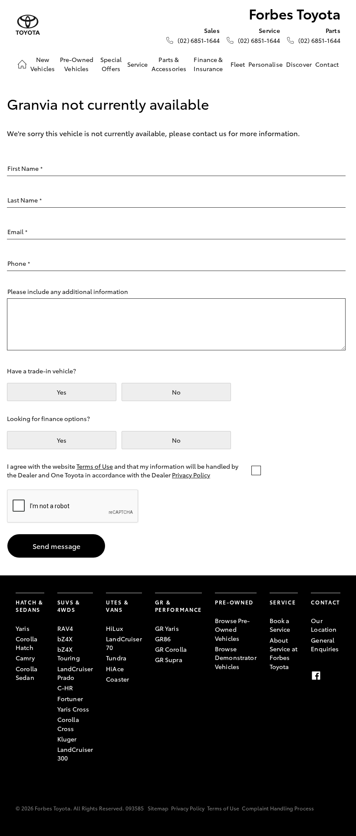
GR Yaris (167, 628)
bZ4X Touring (68, 653)
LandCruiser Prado (75, 673)
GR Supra (168, 659)
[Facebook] (316, 675)
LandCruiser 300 (75, 753)
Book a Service (280, 625)
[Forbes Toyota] (28, 25)
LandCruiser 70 (124, 643)
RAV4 (65, 628)
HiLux (114, 628)
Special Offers (111, 63)
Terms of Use (94, 466)
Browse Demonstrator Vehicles (236, 657)
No (176, 392)
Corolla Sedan (26, 673)
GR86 (163, 638)
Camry (25, 657)
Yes (61, 392)
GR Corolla (171, 649)
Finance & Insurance (208, 63)
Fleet (238, 64)
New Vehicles (42, 63)
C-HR (65, 687)
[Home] (22, 64)
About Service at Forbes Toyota (283, 653)
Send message (56, 546)
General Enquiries (325, 644)
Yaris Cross (73, 709)
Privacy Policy (191, 474)
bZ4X (65, 638)
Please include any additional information (67, 291)
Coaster (117, 679)
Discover (299, 64)
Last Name (24, 200)
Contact (327, 64)
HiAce (115, 668)
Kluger (67, 739)
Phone (18, 263)
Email (17, 231)
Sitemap (158, 808)
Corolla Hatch (26, 643)
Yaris (23, 628)
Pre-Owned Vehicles (76, 63)
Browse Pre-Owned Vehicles (232, 629)
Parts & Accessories (169, 63)
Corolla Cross (68, 723)
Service (137, 64)
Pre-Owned (234, 602)
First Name (25, 168)
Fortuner (70, 698)
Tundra (116, 657)
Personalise (265, 64)
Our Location (323, 625)
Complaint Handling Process (278, 808)
